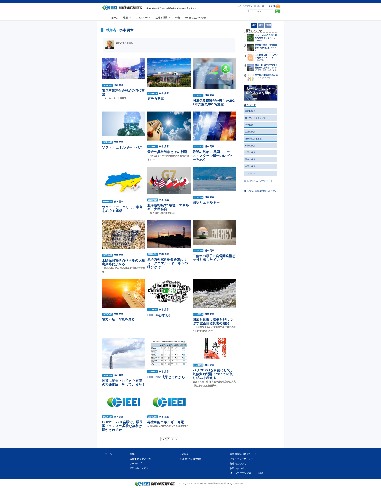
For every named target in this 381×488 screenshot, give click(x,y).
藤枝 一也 (260, 40)
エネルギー (142, 17)
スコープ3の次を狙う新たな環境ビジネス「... (266, 36)
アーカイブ (136, 463)
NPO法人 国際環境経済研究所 (260, 191)
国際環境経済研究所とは (243, 454)
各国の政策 (250, 131)
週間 (254, 25)
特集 (177, 17)
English (272, 6)
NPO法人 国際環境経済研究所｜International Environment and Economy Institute (123, 8)
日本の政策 (250, 159)
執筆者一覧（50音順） (192, 459)
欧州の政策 (250, 145)
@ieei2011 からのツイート (258, 181)
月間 (261, 25)
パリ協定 (249, 125)
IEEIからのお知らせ (195, 17)
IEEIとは (260, 6)
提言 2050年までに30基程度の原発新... (266, 66)
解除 (260, 473)
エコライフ (250, 173)
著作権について (238, 463)
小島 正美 (260, 60)
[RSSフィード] (278, 6)
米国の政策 (250, 152)
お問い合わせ (237, 468)
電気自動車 (250, 111)
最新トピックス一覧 (140, 459)
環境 (125, 17)
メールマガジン (246, 6)
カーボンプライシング (255, 118)
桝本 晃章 (126, 30)
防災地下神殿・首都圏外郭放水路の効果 (266, 46)
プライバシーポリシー (242, 459)
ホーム (114, 17)
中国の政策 (250, 166)
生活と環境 (161, 17)
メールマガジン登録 (240, 473)
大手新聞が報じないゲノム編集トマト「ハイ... (266, 56)
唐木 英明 (266, 78)
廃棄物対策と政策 (253, 138)
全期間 (268, 25)
